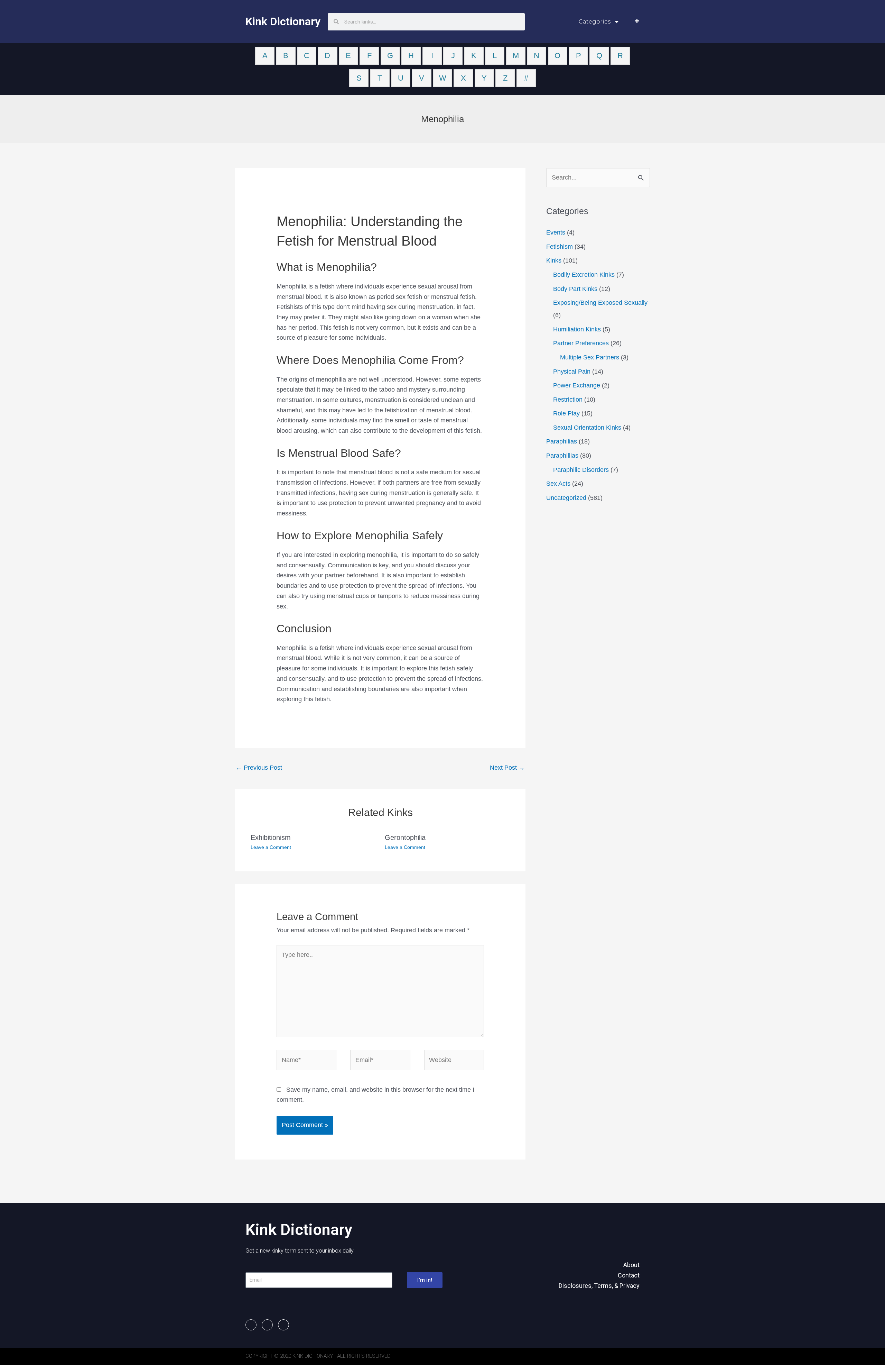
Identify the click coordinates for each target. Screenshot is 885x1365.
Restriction (568, 399)
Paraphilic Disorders (581, 469)
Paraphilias (561, 441)
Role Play (566, 413)
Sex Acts (558, 483)
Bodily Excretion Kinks (584, 274)
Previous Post (259, 767)
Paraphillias (562, 455)
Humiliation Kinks (577, 329)
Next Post (507, 767)
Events (555, 232)
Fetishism (559, 246)
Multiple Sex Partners (589, 357)
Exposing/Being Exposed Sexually (600, 302)
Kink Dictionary (282, 21)
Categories (595, 21)
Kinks (553, 260)
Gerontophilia (405, 837)
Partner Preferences (581, 343)
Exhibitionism (271, 837)
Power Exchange (576, 385)
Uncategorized (566, 497)
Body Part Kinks (575, 288)
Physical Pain (571, 371)
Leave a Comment (271, 847)
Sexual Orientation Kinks (587, 427)
